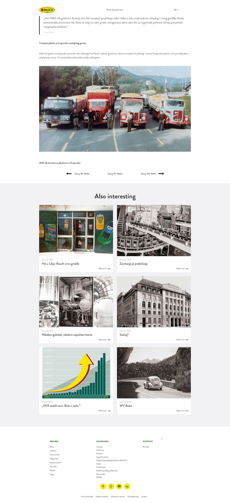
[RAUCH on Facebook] (103, 486)
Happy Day (54, 458)
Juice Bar (53, 466)
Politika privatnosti (118, 496)
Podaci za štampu (102, 496)
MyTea (52, 470)
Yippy (52, 474)
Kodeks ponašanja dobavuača (107, 470)
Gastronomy (54, 454)
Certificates (101, 467)
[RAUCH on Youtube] (119, 486)
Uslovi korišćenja (87, 496)
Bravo (52, 446)
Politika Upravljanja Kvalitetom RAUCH (111, 460)
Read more (103, 268)
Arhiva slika (100, 474)
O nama (99, 446)
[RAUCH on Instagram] (111, 486)
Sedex (98, 463)
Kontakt (99, 453)
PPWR (99, 477)
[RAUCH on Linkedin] (127, 486)
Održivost (100, 450)
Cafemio (53, 450)
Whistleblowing (132, 496)
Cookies (144, 496)
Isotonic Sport (55, 462)
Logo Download (102, 457)
